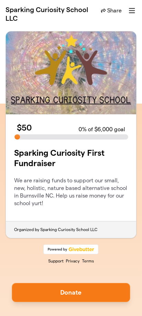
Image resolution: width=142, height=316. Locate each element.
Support (55, 261)
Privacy (73, 261)
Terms (88, 261)
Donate (70, 292)
